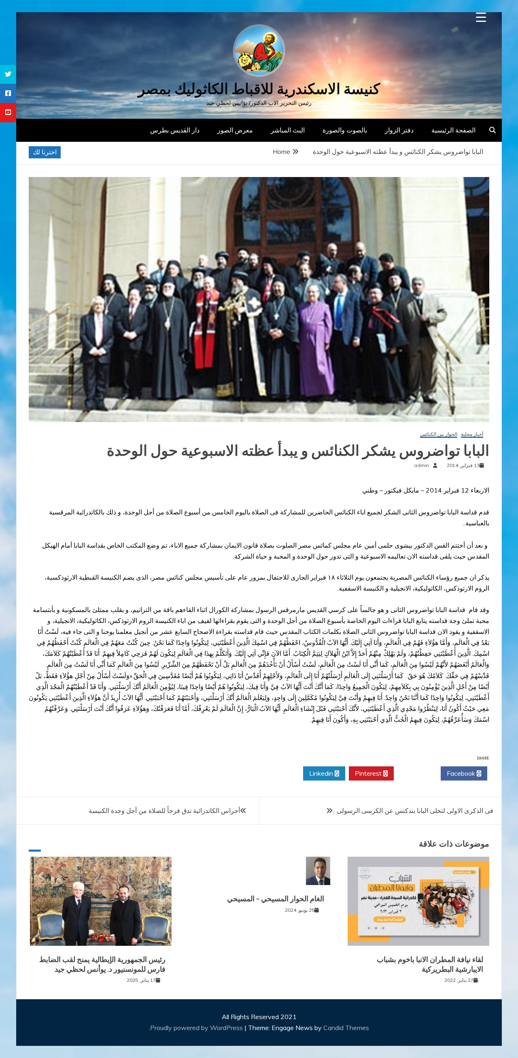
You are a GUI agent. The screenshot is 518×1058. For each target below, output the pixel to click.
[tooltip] (8, 74)
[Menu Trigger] (481, 17)
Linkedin (322, 773)
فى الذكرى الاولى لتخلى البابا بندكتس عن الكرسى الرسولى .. (413, 810)
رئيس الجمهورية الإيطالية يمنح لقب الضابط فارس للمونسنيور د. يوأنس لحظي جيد (102, 964)
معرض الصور (235, 130)
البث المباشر (288, 130)
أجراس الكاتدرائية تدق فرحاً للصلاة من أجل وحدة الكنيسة (164, 810)
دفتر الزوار (399, 130)
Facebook (462, 773)
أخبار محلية (472, 434)
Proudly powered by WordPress (197, 1028)
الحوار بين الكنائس (438, 434)
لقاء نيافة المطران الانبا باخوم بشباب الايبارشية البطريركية (430, 964)
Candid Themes (346, 1028)
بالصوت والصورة (345, 130)
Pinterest (369, 773)
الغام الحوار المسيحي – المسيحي (275, 898)
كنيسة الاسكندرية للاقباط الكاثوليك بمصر (259, 88)
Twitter (415, 773)
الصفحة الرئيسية (453, 130)
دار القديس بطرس (175, 130)
